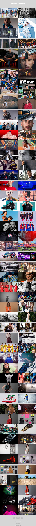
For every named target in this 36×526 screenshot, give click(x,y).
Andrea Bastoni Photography (18, 4)
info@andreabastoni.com (18, 521)
